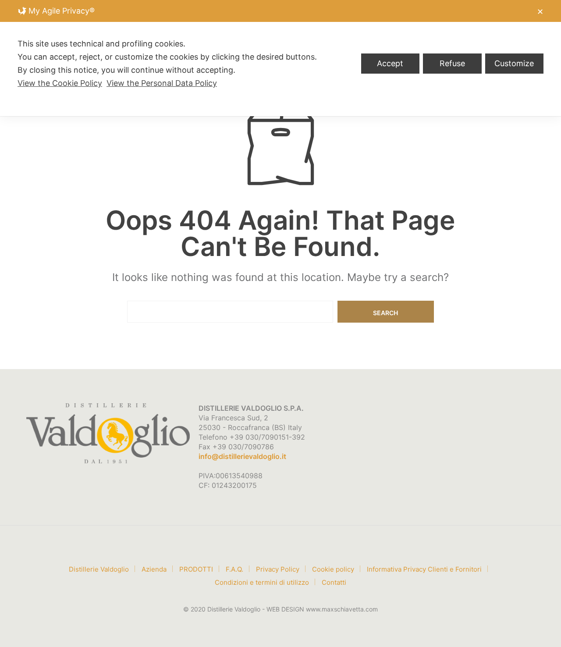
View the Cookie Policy (60, 83)
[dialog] (280, 58)
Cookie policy (333, 569)
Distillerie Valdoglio (99, 569)
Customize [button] (514, 63)
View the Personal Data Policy (162, 83)
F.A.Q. (234, 569)
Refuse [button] (452, 63)
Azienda (154, 569)
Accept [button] (390, 63)
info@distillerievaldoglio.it (242, 456)
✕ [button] (540, 11)
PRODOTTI (196, 569)
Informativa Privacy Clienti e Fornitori (424, 569)
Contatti (334, 582)
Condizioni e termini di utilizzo (262, 582)
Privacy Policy (277, 569)
